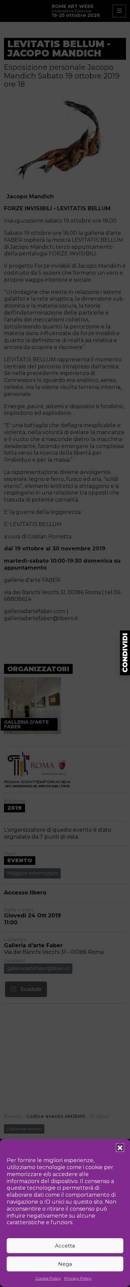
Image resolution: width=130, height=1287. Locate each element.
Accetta (65, 1245)
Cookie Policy (48, 1278)
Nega (65, 1264)
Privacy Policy (78, 1278)
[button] (120, 1147)
